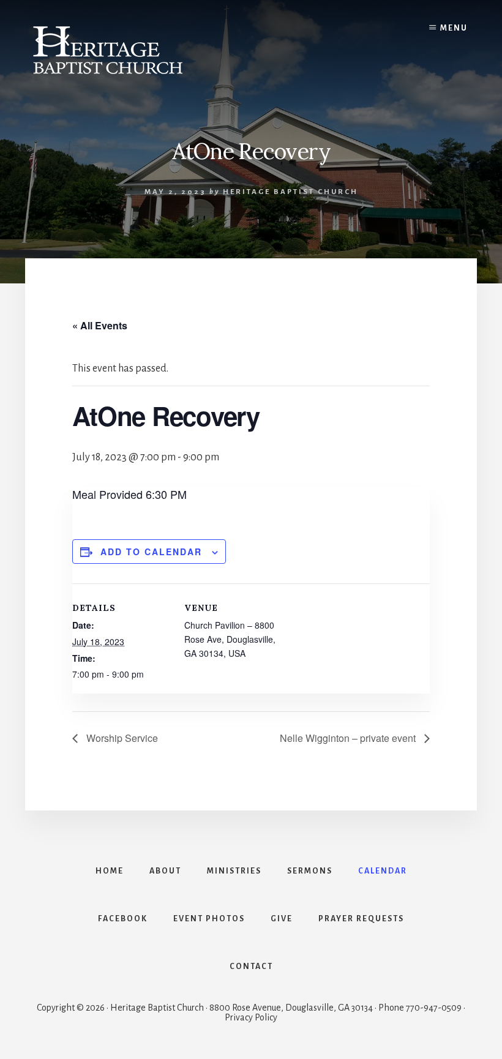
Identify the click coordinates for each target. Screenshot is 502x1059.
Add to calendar (151, 551)
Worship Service (121, 738)
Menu (454, 28)
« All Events (99, 325)
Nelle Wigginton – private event (349, 738)
